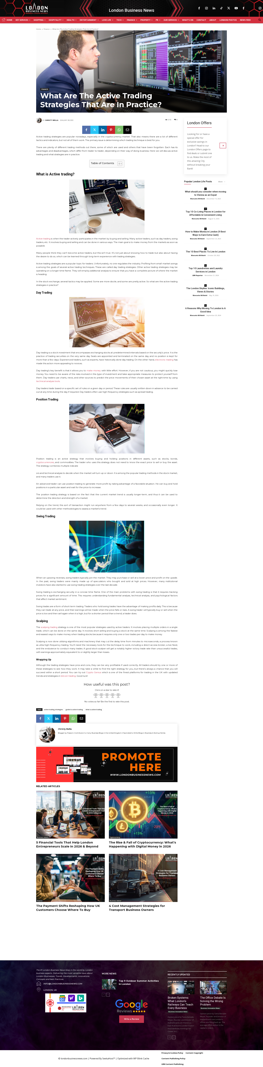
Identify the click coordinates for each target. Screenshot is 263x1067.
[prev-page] (103, 994)
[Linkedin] (214, 8)
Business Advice (42, 837)
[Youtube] (236, 8)
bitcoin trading (68, 676)
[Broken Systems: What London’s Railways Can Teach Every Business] (181, 987)
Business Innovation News (177, 1012)
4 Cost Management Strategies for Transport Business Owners (137, 908)
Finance (47, 29)
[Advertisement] (98, 933)
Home (38, 29)
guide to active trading (74, 709)
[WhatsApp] (119, 130)
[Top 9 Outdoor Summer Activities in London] (109, 984)
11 (205, 209)
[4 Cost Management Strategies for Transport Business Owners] (143, 878)
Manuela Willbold (197, 199)
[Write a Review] (131, 1005)
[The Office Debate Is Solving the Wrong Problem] (213, 987)
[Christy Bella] (39, 120)
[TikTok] (221, 8)
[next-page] (108, 994)
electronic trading (164, 359)
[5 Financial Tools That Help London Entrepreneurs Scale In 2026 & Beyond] (70, 815)
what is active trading (94, 709)
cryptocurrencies (45, 462)
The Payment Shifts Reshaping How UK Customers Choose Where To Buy (68, 908)
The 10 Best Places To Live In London (205, 251)
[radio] (95, 696)
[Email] (127, 130)
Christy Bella (51, 120)
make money (94, 370)
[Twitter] (229, 8)
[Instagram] (207, 8)
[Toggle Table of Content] (118, 163)
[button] (259, 20)
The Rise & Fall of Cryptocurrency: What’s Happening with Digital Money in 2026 (142, 844)
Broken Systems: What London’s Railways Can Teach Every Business (180, 1003)
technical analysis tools (48, 381)
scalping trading (49, 627)
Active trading (43, 238)
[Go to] (223, 145)
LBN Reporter (197, 275)
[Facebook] (199, 8)
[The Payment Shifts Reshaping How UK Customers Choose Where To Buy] (70, 878)
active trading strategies (53, 709)
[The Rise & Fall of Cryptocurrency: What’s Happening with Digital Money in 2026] (143, 815)
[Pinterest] (111, 130)
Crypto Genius (93, 672)
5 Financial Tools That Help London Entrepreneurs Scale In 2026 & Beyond (67, 844)
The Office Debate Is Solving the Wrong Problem (213, 1001)
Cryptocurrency (115, 837)
